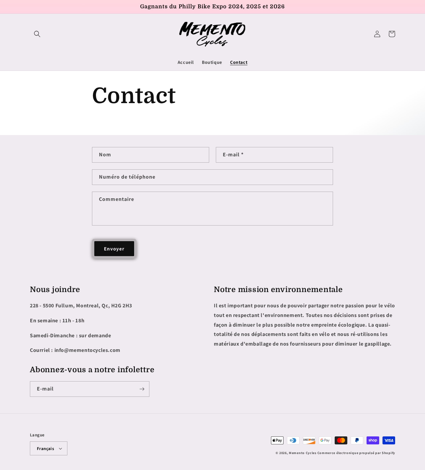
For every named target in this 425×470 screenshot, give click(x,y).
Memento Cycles (302, 453)
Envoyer (114, 248)
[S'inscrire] (141, 389)
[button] (37, 34)
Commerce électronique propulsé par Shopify (356, 453)
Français (45, 448)
